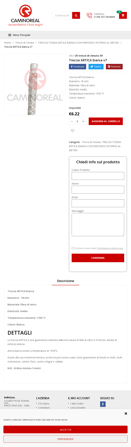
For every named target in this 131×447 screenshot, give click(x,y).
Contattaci (44, 407)
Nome (75, 183)
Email (75, 197)
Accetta (65, 429)
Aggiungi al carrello (106, 121)
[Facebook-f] (103, 404)
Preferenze (65, 439)
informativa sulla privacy (110, 248)
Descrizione (65, 281)
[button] (126, 413)
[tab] (65, 282)
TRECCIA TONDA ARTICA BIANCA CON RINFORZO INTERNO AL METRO (78, 42)
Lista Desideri (77, 407)
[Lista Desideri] (72, 130)
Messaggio (78, 210)
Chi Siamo (43, 403)
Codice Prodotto (81, 169)
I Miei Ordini (76, 403)
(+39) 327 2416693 (104, 16)
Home (7, 42)
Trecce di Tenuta (24, 42)
